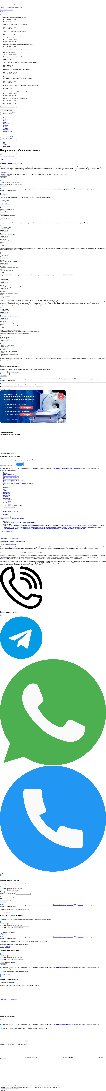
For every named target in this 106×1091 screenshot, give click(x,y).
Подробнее (3, 172)
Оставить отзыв (4, 200)
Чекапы (5, 128)
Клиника (2, 893)
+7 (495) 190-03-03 (7, 113)
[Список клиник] (14, 5)
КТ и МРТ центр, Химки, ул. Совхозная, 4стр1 (35, 528)
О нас (5, 126)
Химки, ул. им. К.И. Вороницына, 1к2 (88, 525)
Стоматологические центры (11, 477)
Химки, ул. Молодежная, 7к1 (68, 525)
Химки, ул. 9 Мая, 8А (23, 527)
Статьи (9, 504)
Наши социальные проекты (11, 485)
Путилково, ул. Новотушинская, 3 (69, 527)
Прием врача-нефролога (7, 156)
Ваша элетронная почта (6, 927)
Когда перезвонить (5, 929)
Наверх (4, 873)
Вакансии (9, 499)
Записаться (3, 177)
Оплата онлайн (8, 136)
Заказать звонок (5, 518)
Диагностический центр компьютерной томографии (18, 483)
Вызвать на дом (7, 110)
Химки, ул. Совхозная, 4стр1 (36, 525)
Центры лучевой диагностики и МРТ (14, 480)
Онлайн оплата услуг (9, 507)
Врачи (5, 120)
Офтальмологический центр (11, 476)
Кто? (1, 898)
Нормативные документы (10, 511)
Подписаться (4, 999)
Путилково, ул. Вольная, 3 (88, 527)
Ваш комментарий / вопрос (7, 897)
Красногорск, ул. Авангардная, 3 (59, 528)
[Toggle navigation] (2, 115)
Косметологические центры (11, 479)
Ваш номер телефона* (6, 184)
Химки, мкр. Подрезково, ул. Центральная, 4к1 (45, 527)
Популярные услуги (9, 474)
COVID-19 (6, 496)
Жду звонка (4, 934)
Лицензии (6, 513)
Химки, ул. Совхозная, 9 (20, 525)
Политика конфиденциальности (9, 538)
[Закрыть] (26, 1041)
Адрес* (2, 892)
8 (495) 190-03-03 (42, 1028)
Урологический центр (9, 482)
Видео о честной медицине (14, 505)
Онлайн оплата (7, 131)
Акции (5, 122)
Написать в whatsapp (18, 518)
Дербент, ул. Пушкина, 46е (77, 528)
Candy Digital (12, 544)
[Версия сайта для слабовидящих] (13, 113)
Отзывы (5, 125)
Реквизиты (6, 514)
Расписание (6, 117)
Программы (6, 123)
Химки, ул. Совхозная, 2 (52, 525)
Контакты (6, 129)
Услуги (5, 473)
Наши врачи (6, 492)
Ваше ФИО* (3, 182)
